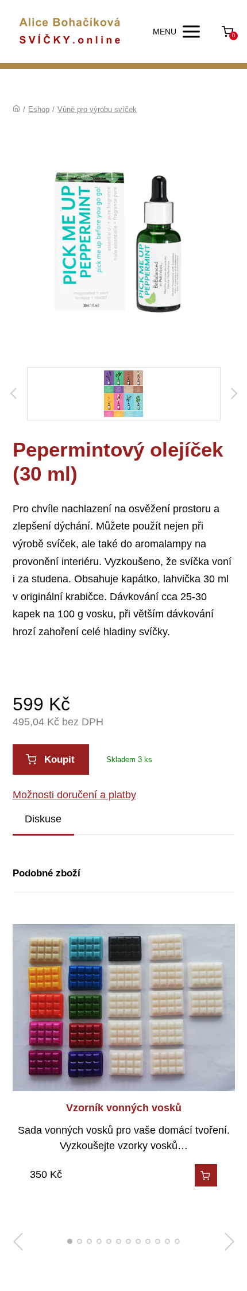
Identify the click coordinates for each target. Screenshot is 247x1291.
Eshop (38, 109)
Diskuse (43, 819)
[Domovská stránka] (16, 109)
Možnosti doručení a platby (74, 795)
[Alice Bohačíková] (70, 31)
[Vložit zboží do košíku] (206, 1175)
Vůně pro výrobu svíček (97, 109)
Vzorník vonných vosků (124, 1108)
